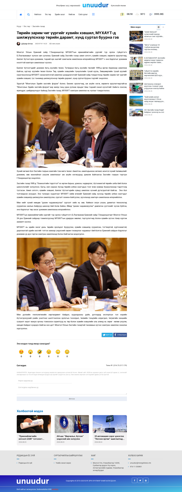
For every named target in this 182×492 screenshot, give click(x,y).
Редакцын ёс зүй (25, 463)
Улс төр (48, 14)
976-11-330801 (136, 467)
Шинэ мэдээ (136, 27)
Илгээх (72, 399)
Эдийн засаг (60, 14)
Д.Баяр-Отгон (27, 44)
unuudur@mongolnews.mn (140, 463)
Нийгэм (72, 14)
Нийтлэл (37, 14)
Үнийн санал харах (63, 463)
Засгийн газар (38, 26)
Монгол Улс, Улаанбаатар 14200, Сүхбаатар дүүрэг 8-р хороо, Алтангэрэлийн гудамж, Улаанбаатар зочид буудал (108, 466)
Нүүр (19, 26)
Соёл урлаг (83, 14)
